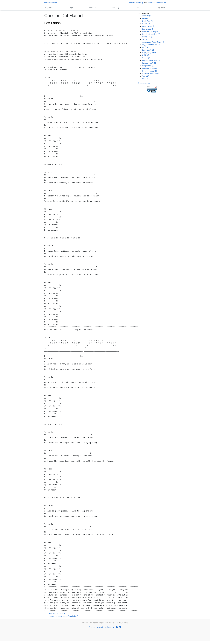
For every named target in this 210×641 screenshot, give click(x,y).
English (92, 627)
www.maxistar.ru (51, 3)
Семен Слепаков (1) (150, 73)
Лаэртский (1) (148, 66)
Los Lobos (52, 23)
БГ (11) (145, 47)
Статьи (92, 8)
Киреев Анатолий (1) (151, 60)
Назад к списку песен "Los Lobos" (63, 616)
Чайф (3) (146, 76)
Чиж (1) (145, 79)
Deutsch (99, 627)
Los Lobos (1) (147, 29)
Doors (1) (146, 24)
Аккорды (116, 8)
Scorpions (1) (147, 37)
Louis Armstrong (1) (150, 31)
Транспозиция (144, 83)
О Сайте (48, 8)
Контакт (161, 8)
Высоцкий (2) (148, 50)
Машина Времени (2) (151, 68)
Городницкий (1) (149, 52)
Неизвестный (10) (150, 71)
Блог (71, 8)
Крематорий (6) (149, 63)
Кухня (138, 8)
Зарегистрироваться (157, 3)
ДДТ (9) (145, 55)
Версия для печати (57, 613)
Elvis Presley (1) (148, 26)
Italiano (108, 627)
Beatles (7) (146, 18)
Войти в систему (136, 3)
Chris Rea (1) (147, 21)
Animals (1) (146, 16)
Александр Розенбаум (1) (153, 42)
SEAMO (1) (146, 39)
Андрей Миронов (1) (151, 45)
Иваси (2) (146, 58)
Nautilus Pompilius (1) (151, 34)
